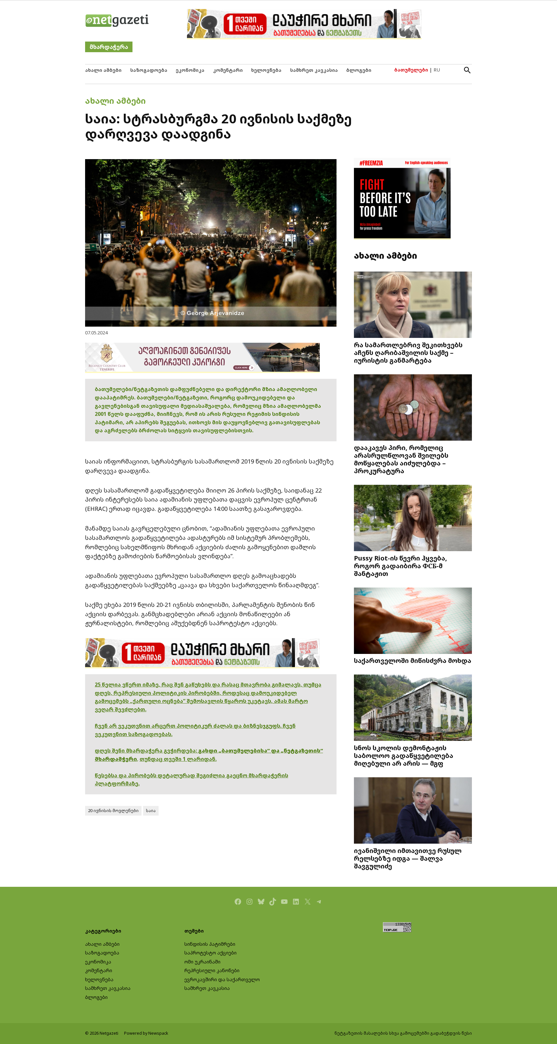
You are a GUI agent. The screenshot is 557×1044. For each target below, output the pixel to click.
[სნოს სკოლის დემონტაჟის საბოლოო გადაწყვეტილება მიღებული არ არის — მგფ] (413, 708)
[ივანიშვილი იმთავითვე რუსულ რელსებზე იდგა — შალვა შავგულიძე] (413, 811)
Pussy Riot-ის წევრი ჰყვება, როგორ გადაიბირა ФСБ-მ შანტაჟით (400, 565)
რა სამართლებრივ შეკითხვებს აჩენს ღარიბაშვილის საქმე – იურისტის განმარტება (408, 352)
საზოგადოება (148, 70)
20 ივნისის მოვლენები (113, 810)
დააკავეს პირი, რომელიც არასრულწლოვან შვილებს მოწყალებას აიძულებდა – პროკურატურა (401, 459)
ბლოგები (358, 70)
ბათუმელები (411, 70)
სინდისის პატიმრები (209, 944)
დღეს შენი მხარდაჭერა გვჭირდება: (146, 750)
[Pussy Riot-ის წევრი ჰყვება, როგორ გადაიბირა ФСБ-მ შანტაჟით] (413, 518)
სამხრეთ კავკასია (314, 70)
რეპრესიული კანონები (211, 970)
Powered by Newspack (146, 1033)
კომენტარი (228, 70)
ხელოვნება (266, 70)
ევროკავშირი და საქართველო (222, 979)
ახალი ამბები (103, 70)
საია (151, 810)
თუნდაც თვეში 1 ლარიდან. (178, 758)
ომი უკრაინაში (202, 962)
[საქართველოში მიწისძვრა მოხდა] (413, 621)
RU (437, 70)
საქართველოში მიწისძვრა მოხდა (412, 660)
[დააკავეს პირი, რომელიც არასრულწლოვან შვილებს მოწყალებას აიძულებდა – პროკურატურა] (413, 408)
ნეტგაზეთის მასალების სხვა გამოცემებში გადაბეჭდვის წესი (403, 1033)
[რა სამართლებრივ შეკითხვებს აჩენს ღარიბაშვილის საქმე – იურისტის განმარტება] (413, 305)
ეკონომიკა (190, 70)
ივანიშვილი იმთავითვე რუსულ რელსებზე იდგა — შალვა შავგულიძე (408, 858)
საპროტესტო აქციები (210, 953)
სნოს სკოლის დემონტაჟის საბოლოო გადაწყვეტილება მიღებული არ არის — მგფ (403, 755)
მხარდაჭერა (109, 47)
